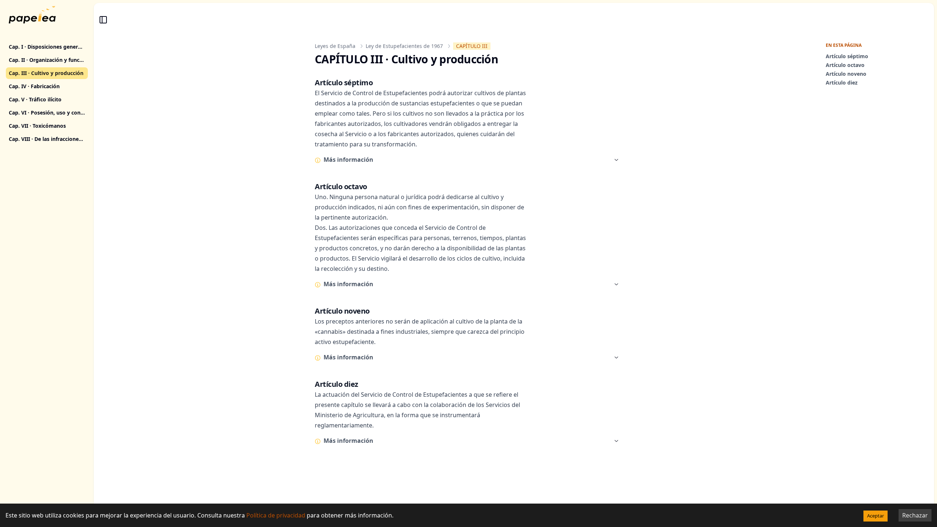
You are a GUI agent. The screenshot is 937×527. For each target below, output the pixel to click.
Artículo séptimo (847, 56)
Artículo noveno (846, 73)
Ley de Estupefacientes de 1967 (404, 45)
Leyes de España (335, 45)
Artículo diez (842, 82)
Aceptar (875, 515)
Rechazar (915, 515)
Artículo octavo (845, 64)
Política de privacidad (275, 515)
